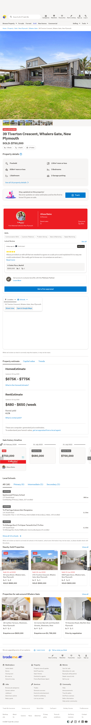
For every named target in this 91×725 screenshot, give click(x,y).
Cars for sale (66, 668)
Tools (84, 23)
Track (77, 195)
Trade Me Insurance (9, 708)
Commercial (52, 23)
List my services (39, 698)
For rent (28, 23)
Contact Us (84, 715)
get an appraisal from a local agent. (47, 430)
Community (66, 684)
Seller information (68, 698)
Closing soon (9, 674)
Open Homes (38, 674)
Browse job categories (12, 688)
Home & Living (9, 679)
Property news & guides (41, 668)
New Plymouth (23, 28)
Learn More (17, 280)
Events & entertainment (41, 693)
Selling (75, 23)
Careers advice (10, 690)
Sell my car (65, 679)
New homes (42, 23)
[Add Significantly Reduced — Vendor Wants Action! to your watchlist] (27, 600)
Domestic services (39, 690)
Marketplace (10, 665)
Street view (10, 308)
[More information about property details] (21, 154)
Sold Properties (39, 671)
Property (11, 28)
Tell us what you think (59, 650)
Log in (85, 18)
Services (37, 684)
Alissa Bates (10, 467)
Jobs (7, 684)
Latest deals (9, 668)
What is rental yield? (13, 418)
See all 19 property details (16, 182)
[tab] (10, 299)
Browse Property (9, 23)
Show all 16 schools (11, 536)
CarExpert (53, 708)
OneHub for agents (40, 676)
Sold (34, 23)
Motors (65, 665)
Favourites (71, 658)
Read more (10, 260)
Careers (23, 716)
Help (63, 688)
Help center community (69, 701)
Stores (7, 671)
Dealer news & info (68, 676)
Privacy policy (45, 715)
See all (84, 241)
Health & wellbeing (40, 696)
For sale (21, 23)
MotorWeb (40, 708)
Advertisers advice (11, 696)
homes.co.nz (26, 708)
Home (5, 28)
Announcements (67, 690)
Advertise (38, 716)
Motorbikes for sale (68, 671)
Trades (36, 688)
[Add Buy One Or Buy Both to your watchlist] (58, 600)
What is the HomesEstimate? (17, 385)
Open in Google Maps (24, 308)
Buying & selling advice (69, 674)
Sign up (79, 18)
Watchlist (62, 658)
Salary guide (9, 698)
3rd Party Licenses (68, 696)
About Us (15, 715)
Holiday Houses (68, 708)
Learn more (40, 650)
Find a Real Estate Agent (41, 679)
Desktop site (5, 715)
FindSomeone (84, 708)
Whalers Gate (33, 28)
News (30, 716)
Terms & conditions (57, 715)
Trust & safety (66, 693)
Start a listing (52, 658)
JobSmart (8, 693)
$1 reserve (8, 676)
